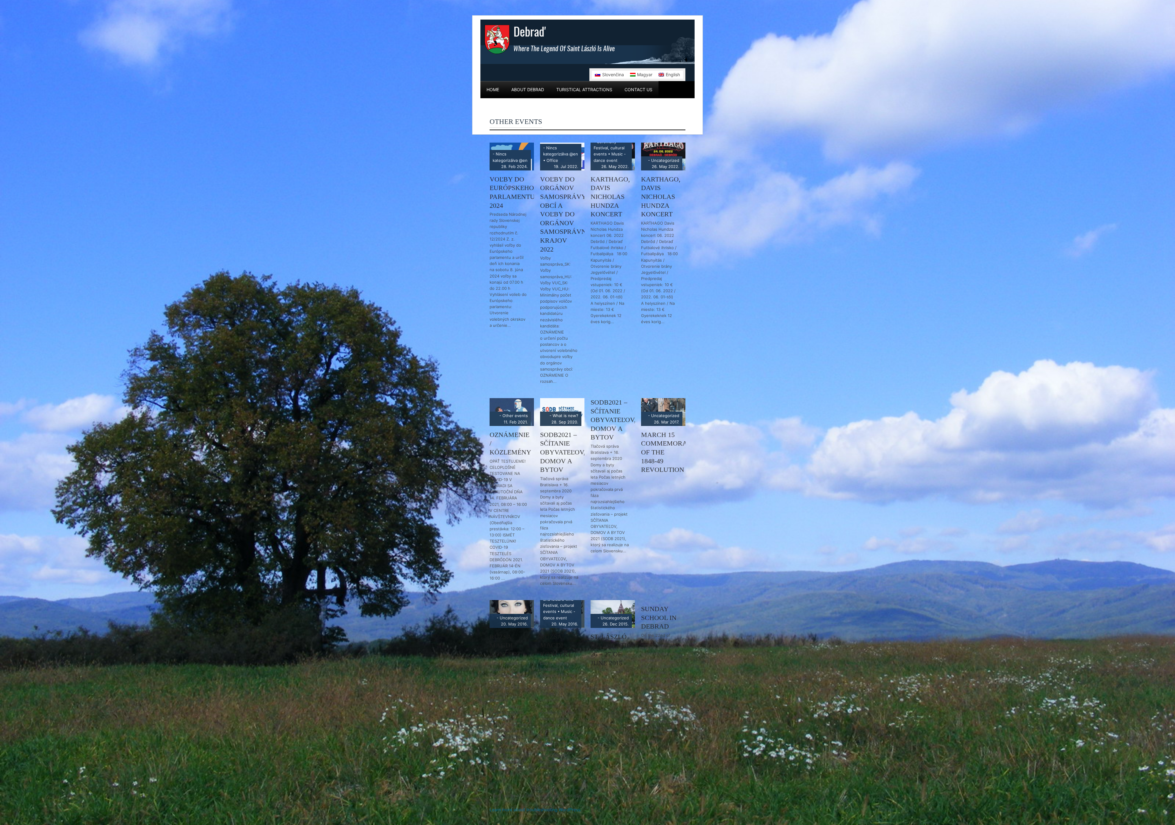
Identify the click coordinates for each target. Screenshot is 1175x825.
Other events (515, 415)
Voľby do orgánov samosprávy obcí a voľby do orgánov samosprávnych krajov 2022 (570, 214)
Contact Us (638, 89)
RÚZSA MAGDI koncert (505, 645)
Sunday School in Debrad (659, 617)
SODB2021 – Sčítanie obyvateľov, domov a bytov (562, 452)
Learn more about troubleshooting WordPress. (535, 809)
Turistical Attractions (584, 89)
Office (552, 160)
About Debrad (527, 89)
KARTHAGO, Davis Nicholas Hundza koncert (610, 196)
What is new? (565, 415)
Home (493, 89)
